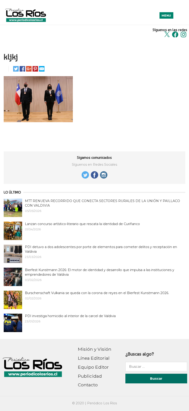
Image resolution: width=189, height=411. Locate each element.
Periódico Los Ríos (102, 403)
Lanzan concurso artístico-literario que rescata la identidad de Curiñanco (82, 224)
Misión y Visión (94, 349)
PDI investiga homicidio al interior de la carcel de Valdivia (70, 316)
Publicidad (90, 376)
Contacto (88, 385)
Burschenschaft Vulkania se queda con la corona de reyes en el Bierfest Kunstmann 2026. (97, 293)
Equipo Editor (93, 367)
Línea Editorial (93, 358)
